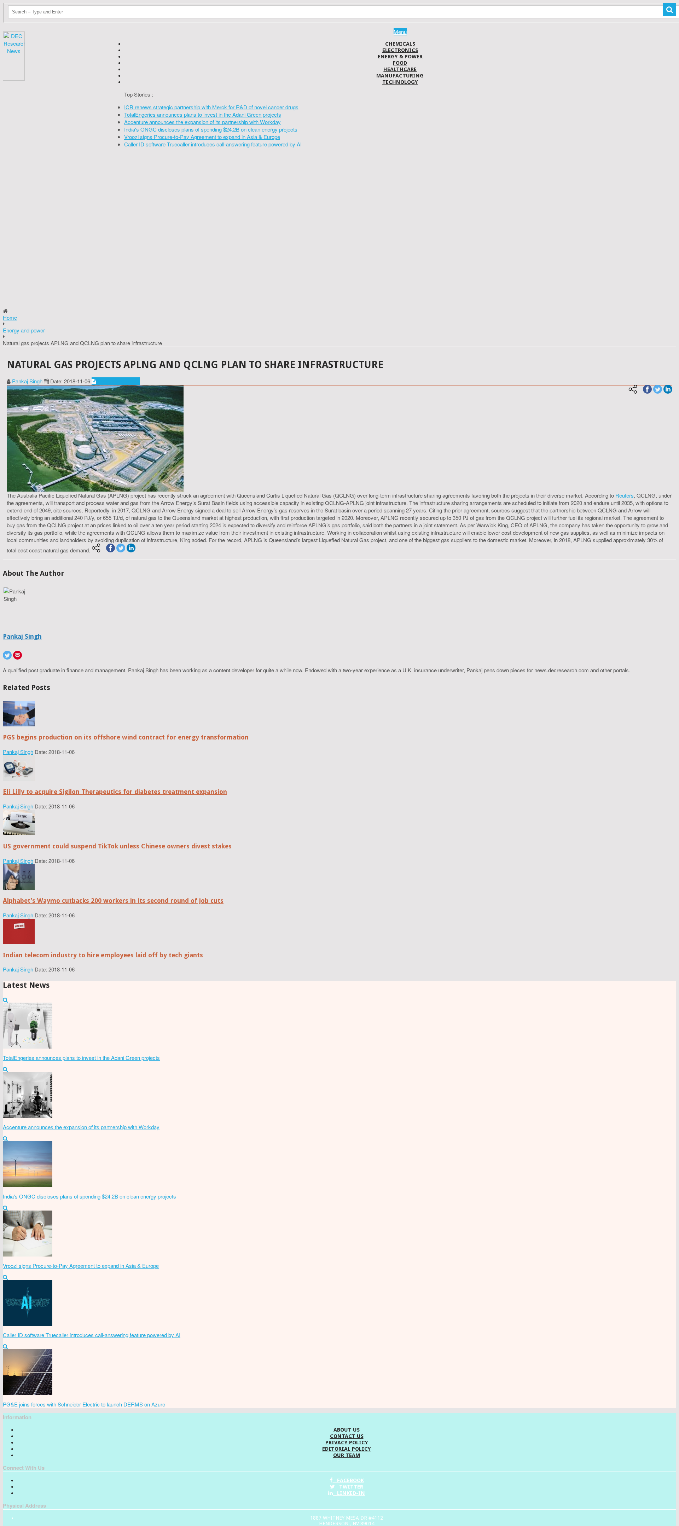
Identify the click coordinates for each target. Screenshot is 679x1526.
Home (10, 317)
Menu (400, 31)
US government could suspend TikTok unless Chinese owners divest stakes (117, 846)
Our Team (346, 1455)
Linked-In (349, 1493)
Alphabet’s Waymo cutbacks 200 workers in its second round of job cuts (113, 900)
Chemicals (400, 44)
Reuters (624, 495)
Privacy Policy (346, 1442)
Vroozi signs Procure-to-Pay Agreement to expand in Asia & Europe (202, 136)
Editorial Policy (346, 1449)
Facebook (348, 1480)
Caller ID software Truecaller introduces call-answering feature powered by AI (213, 144)
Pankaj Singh (27, 381)
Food (400, 63)
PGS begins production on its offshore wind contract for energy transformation (126, 737)
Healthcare (400, 69)
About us (346, 1430)
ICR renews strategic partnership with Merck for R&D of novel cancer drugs (211, 107)
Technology (400, 82)
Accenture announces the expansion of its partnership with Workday (202, 122)
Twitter (349, 1487)
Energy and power (24, 330)
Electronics (400, 50)
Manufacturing (400, 75)
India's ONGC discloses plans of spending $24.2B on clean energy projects (210, 129)
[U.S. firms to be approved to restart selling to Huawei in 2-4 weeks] (19, 724)
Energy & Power (400, 56)
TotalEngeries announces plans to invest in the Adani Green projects (202, 114)
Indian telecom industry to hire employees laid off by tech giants (103, 955)
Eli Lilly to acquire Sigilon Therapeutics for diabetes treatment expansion (115, 791)
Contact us (347, 1436)
